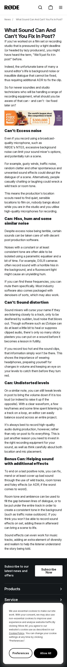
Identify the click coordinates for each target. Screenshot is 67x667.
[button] (61, 7)
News (7, 19)
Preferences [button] (20, 653)
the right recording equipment (23, 442)
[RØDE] (11, 7)
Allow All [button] (45, 653)
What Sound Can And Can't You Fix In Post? (39, 19)
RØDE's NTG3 (14, 147)
